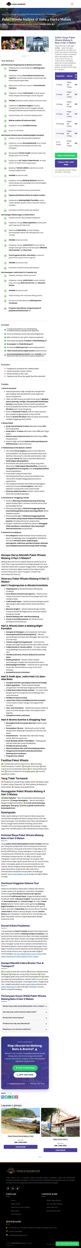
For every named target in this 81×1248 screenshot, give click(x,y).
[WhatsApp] (9, 1097)
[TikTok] (18, 1188)
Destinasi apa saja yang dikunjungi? (16, 1023)
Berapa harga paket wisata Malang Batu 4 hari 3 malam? (24, 1006)
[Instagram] (13, 1188)
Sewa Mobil (15, 1211)
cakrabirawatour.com (17, 1084)
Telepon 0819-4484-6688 (66, 163)
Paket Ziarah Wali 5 (60, 1139)
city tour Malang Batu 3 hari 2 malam (28, 954)
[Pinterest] (16, 1097)
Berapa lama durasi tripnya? (13, 1017)
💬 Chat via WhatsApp (25, 1068)
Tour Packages (11, 14)
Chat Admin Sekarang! (69, 1244)
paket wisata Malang (29, 984)
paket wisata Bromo (9, 987)
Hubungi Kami (16, 1214)
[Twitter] (6, 1097)
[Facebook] (2, 1097)
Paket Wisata (21, 14)
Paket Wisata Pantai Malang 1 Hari (20, 1136)
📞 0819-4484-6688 (25, 1075)
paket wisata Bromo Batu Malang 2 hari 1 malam (19, 956)
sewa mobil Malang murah (18, 874)
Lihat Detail (20, 1147)
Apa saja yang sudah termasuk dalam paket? (19, 1012)
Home (4, 14)
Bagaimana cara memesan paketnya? (17, 1029)
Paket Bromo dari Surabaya (20, 1207)
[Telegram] (13, 1097)
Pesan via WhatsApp (66, 155)
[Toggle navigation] (72, 4)
